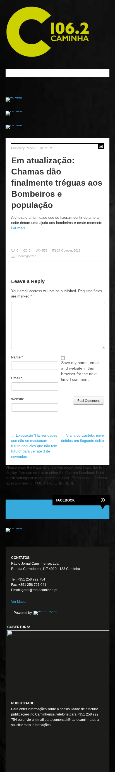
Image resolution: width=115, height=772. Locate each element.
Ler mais (18, 228)
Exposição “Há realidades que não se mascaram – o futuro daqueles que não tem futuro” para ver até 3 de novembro (34, 446)
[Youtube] (36, 753)
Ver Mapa (18, 602)
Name (17, 357)
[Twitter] (25, 753)
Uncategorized (26, 256)
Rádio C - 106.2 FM (39, 148)
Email (16, 378)
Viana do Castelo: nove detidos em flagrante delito (82, 440)
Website (17, 399)
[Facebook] (15, 753)
